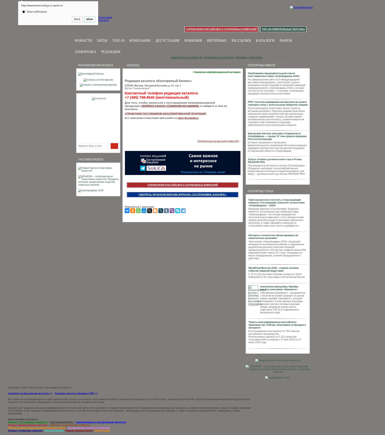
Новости (83, 40)
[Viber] (172, 210)
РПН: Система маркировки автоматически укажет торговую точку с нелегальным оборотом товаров (278, 103)
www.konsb (60, 399)
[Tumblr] (166, 210)
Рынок (286, 40)
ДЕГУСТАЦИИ (167, 40)
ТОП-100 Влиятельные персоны (283, 29)
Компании (140, 40)
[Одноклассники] (132, 210)
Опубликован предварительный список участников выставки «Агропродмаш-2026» (274, 75)
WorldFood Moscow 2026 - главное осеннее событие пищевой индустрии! (273, 269)
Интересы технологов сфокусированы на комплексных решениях (273, 237)
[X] (149, 210)
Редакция (110, 52)
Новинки (193, 40)
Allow (89, 19)
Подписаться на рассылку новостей (218, 141)
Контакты (255, 57)
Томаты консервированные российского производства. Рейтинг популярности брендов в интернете (277, 325)
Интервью (217, 40)
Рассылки (241, 40)
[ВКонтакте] (127, 210)
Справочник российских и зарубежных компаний (221, 29)
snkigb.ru (193, 118)
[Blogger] (155, 210)
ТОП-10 (118, 40)
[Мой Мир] (144, 210)
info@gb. (183, 118)
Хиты (102, 40)
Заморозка (85, 52)
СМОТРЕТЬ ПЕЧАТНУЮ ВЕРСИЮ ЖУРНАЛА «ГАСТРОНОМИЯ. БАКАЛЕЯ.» (183, 194)
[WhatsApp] (138, 210)
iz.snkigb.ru (72, 399)
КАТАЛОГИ (265, 40)
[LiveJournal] (160, 210)
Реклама (241, 57)
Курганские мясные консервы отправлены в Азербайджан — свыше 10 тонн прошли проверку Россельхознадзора (277, 136)
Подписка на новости (186, 57)
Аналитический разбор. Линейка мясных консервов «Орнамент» (279, 288)
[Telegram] (183, 210)
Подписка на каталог (219, 57)
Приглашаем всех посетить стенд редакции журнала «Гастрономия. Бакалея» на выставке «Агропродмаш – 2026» (276, 202)
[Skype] (177, 210)
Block (77, 19)
